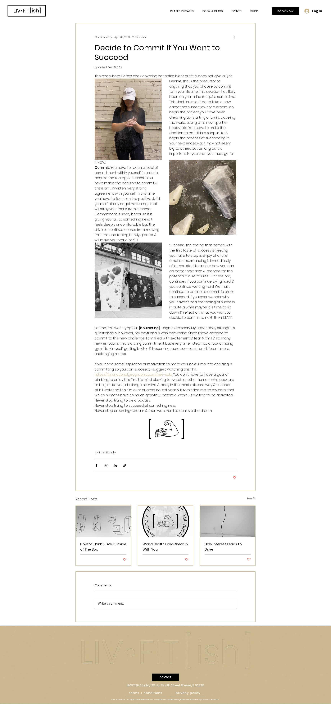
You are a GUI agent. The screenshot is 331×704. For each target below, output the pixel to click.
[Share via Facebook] (96, 465)
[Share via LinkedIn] (115, 465)
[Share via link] (124, 465)
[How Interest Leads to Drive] (227, 521)
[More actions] (234, 37)
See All (251, 498)
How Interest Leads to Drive (223, 547)
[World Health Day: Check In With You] (165, 521)
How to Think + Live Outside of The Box (103, 547)
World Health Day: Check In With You (165, 547)
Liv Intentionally (105, 452)
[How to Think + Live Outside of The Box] (103, 521)
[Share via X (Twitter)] (106, 465)
